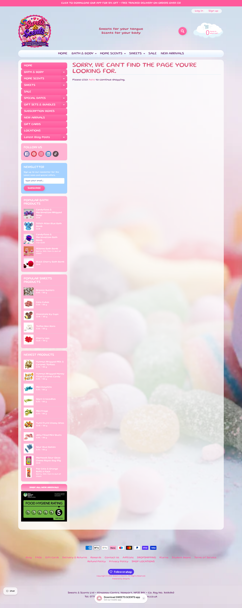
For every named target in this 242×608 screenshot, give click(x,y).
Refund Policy (97, 561)
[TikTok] (56, 154)
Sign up (213, 11)
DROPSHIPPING (146, 558)
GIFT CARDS (32, 124)
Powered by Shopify (121, 579)
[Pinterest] (34, 154)
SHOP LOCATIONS (143, 561)
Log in (199, 11)
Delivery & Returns (74, 558)
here (92, 80)
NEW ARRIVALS (172, 53)
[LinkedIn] (48, 154)
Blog (29, 558)
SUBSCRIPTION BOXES (39, 111)
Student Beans (181, 558)
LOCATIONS (32, 130)
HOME (62, 53)
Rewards (96, 558)
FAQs (38, 558)
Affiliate (128, 558)
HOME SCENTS (113, 54)
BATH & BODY (84, 54)
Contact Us (112, 558)
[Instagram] (41, 154)
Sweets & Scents (120, 576)
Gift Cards (52, 558)
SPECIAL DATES (45, 99)
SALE (152, 53)
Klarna (164, 558)
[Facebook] (27, 154)
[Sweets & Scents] (34, 31)
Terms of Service (205, 558)
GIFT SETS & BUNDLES (45, 105)
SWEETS (137, 54)
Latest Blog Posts (45, 138)
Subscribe (34, 188)
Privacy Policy (118, 561)
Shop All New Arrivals (44, 487)
